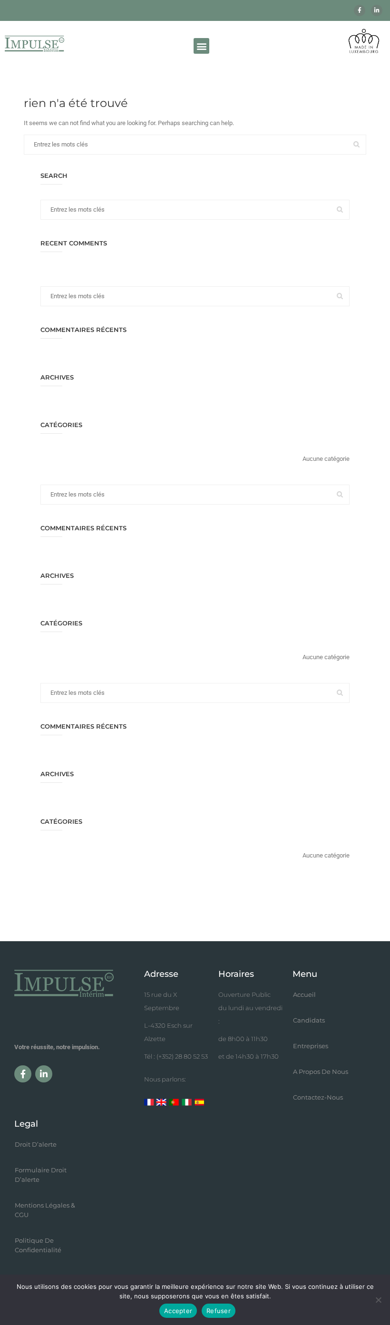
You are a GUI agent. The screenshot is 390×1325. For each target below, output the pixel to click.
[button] (201, 46)
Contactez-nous (318, 1097)
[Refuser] (378, 1300)
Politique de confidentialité (38, 1245)
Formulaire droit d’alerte (41, 1174)
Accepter (178, 1311)
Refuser (218, 1311)
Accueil (304, 994)
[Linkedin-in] (376, 10)
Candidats (309, 1020)
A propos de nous (320, 1071)
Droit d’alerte (36, 1144)
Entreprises (310, 1046)
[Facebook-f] (359, 10)
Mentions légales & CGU (45, 1209)
